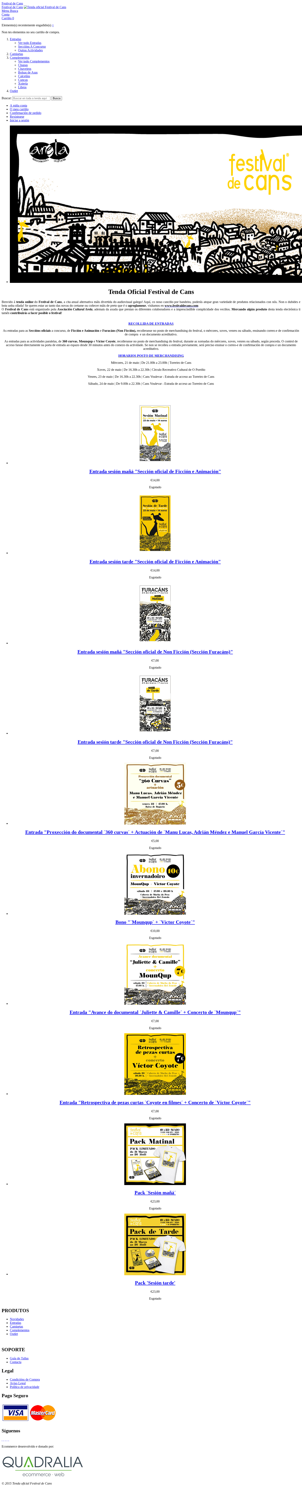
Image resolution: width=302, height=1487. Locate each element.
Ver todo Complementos (34, 61)
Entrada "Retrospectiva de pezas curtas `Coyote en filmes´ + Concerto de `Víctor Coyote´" (155, 1102)
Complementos (19, 57)
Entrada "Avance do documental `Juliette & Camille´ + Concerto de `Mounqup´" (155, 1012)
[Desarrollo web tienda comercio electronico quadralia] (43, 1476)
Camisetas (16, 54)
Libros (22, 87)
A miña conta (18, 105)
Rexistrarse (17, 116)
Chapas (23, 65)
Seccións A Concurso (32, 46)
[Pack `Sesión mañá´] (155, 1184)
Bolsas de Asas (28, 72)
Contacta (15, 1362)
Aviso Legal (18, 1383)
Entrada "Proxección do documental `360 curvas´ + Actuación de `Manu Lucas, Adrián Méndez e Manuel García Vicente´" (155, 832)
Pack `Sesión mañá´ (155, 1192)
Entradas (15, 39)
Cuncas (23, 80)
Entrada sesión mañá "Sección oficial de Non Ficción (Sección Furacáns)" (155, 651)
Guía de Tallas (19, 1358)
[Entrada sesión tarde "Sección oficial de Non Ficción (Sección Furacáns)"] (155, 733)
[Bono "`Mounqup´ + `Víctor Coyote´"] (155, 913)
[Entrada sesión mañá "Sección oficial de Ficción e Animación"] (155, 463)
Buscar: (7, 98)
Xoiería (23, 83)
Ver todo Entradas (29, 43)
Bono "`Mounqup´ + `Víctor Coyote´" (155, 922)
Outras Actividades (30, 50)
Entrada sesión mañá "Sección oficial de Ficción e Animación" (155, 471)
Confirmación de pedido (25, 113)
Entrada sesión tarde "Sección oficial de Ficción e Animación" (155, 561)
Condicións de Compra (25, 1379)
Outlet (14, 91)
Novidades (17, 1319)
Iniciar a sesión (19, 120)
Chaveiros (24, 68)
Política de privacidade (24, 1387)
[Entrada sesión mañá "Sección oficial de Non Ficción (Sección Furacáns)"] (155, 643)
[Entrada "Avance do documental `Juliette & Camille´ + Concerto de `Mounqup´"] (155, 1003)
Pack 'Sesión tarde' (155, 1282)
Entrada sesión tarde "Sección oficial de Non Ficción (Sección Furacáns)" (155, 742)
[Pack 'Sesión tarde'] (155, 1274)
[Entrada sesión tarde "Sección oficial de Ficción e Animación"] (155, 553)
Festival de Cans (12, 3)
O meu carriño (19, 109)
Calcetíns (24, 76)
